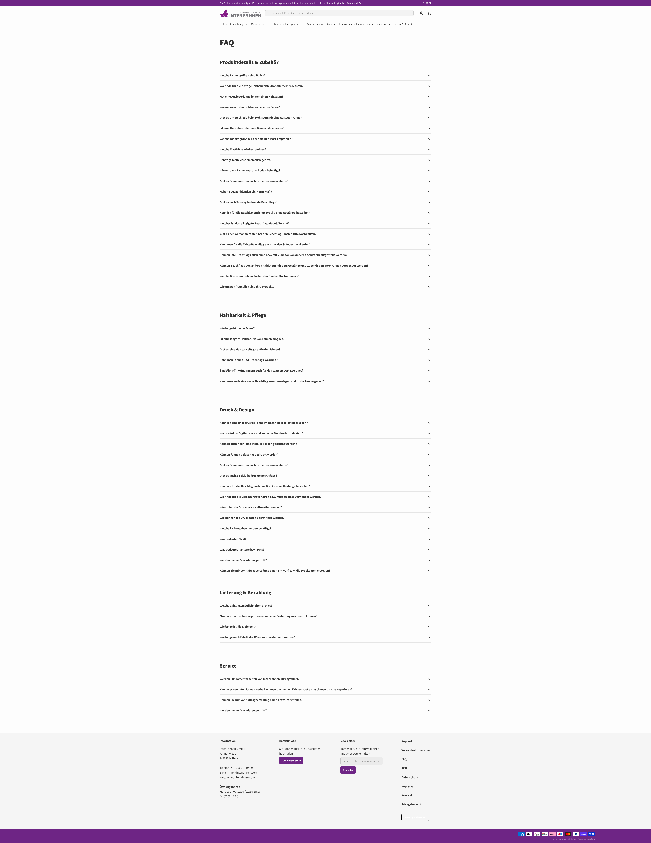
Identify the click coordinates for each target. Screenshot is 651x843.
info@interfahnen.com (243, 772)
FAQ (404, 759)
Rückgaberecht (411, 804)
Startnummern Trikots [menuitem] (319, 24)
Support (406, 741)
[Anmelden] (419, 13)
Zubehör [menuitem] (382, 24)
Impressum (408, 786)
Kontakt (406, 795)
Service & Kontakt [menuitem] (403, 24)
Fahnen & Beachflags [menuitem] (232, 24)
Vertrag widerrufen (415, 817)
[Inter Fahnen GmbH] (240, 13)
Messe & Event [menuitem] (259, 24)
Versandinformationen (416, 750)
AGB (404, 768)
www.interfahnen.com (241, 777)
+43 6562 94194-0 (242, 768)
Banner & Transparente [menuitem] (287, 24)
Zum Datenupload (291, 760)
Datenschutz (409, 777)
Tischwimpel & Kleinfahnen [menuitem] (354, 24)
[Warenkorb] (428, 13)
